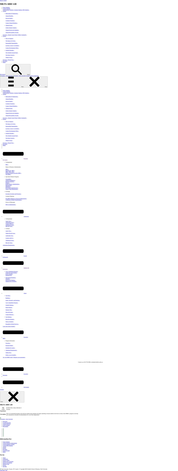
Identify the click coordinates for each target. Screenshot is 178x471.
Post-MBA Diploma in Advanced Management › (16, 198)
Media (4, 62)
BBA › (7, 164)
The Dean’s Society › (10, 55)
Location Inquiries (7, 422)
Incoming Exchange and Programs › (13, 193)
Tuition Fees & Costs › (10, 233)
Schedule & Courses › (10, 347)
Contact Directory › (10, 314)
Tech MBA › (8, 174)
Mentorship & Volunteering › (12, 13)
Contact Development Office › (12, 48)
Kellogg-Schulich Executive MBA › (13, 173)
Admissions (26, 216)
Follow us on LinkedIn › (11, 355)
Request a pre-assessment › (19, 357)
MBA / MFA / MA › (10, 171)
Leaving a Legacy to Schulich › (12, 45)
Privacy (4, 465)
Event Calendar (6, 425)
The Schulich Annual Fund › (12, 52)
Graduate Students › (18, 10)
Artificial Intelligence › (10, 180)
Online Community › (22, 34)
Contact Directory (7, 424)
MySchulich (2, 74)
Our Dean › (8, 295)
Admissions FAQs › (10, 222)
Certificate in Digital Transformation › (14, 199)
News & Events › (9, 312)
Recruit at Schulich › (10, 319)
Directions (5, 421)
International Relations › (11, 277)
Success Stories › (9, 18)
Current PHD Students (8, 445)
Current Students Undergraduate (10, 443)
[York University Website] (6, 419)
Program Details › (9, 345)
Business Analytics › (10, 181)
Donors (4, 36)
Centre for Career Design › (11, 272)
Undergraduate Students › (8, 10)
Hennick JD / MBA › (10, 170)
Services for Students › (10, 280)
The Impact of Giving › (11, 40)
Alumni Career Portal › (13, 34)
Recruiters (5, 61)
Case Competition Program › (12, 271)
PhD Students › (26, 10)
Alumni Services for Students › (12, 30)
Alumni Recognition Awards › (12, 32)
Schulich (2, 389)
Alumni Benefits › (9, 16)
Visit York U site (3, 470)
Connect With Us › (10, 223)
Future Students (6, 7)
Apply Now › (8, 221)
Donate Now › (11, 59)
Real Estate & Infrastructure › (12, 187)
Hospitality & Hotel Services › (12, 324)
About (25, 293)
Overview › (5, 34)
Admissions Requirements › (9, 245)
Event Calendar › (9, 274)
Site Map (5, 466)
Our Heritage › (9, 317)
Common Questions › (10, 20)
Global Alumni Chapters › (11, 27)
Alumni (4, 11)
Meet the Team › (9, 226)
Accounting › (8, 179)
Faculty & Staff (6, 450)
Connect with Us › (10, 238)
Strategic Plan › (9, 309)
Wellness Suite (6, 464)
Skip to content (3, 0)
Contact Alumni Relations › (12, 23)
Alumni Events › (9, 25)
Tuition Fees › (9, 352)
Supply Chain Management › (12, 189)
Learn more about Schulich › (9, 326)
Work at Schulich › (10, 321)
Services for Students (7, 462)
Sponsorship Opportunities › (12, 43)
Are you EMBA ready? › (8, 357)
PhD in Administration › (11, 204)
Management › (9, 185)
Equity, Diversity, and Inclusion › (13, 300)
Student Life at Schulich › (11, 281)
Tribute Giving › (9, 57)
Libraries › (8, 279)
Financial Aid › (9, 275)
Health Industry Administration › (13, 184)
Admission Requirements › (11, 350)
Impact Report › (9, 307)
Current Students (6, 8)
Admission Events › (10, 225)
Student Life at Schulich (8, 461)
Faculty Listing (6, 460)
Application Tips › (9, 235)
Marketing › (8, 186)
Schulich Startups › (10, 305)
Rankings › (8, 298)
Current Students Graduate (8, 444)
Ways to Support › (9, 38)
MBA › (7, 169)
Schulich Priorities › (10, 50)
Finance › (8, 182)
